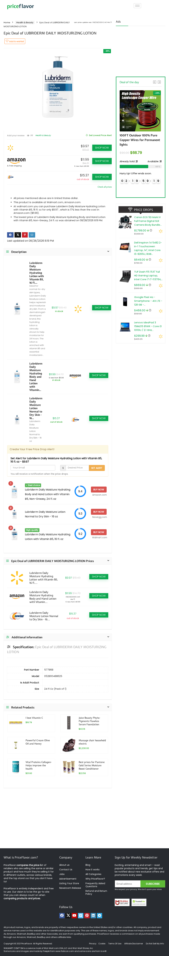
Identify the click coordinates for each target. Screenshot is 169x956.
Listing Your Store (69, 883)
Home (7, 22)
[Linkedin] (93, 915)
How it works (92, 869)
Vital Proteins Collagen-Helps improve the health (39, 765)
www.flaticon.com (64, 951)
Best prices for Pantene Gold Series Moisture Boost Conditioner (92, 765)
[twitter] (68, 915)
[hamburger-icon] (137, 5)
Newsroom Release (70, 888)
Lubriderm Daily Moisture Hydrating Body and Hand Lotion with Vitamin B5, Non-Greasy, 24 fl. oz (47, 494)
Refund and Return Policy (96, 892)
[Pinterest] (87, 915)
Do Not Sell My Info (155, 943)
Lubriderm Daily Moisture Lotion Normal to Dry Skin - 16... (35, 408)
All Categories (93, 874)
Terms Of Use (114, 943)
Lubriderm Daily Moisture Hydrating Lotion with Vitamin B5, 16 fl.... (36, 272)
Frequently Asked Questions (95, 885)
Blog (87, 865)
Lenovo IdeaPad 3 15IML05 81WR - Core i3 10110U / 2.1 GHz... (148, 326)
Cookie (101, 943)
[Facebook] (62, 915)
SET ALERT (96, 468)
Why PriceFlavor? (95, 878)
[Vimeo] (80, 915)
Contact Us (65, 869)
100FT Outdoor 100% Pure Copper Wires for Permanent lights (140, 140)
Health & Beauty (24, 22)
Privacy (93, 943)
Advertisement (67, 878)
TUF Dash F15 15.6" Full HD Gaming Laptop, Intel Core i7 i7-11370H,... (148, 275)
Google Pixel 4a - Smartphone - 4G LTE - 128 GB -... (148, 300)
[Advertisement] (140, 50)
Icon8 (103, 951)
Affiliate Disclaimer (133, 943)
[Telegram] (99, 915)
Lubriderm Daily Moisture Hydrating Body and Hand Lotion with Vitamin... (35, 377)
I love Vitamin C (34, 717)
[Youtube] (74, 915)
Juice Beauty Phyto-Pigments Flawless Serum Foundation (89, 721)
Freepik (46, 951)
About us (64, 865)
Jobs (62, 874)
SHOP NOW (102, 148)
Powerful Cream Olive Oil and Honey (38, 742)
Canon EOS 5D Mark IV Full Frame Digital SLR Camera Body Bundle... (148, 220)
